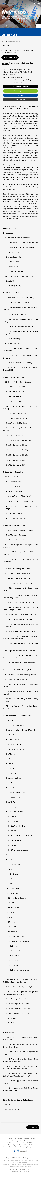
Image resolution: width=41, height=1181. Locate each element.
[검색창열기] (34, 3)
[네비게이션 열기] (39, 2)
